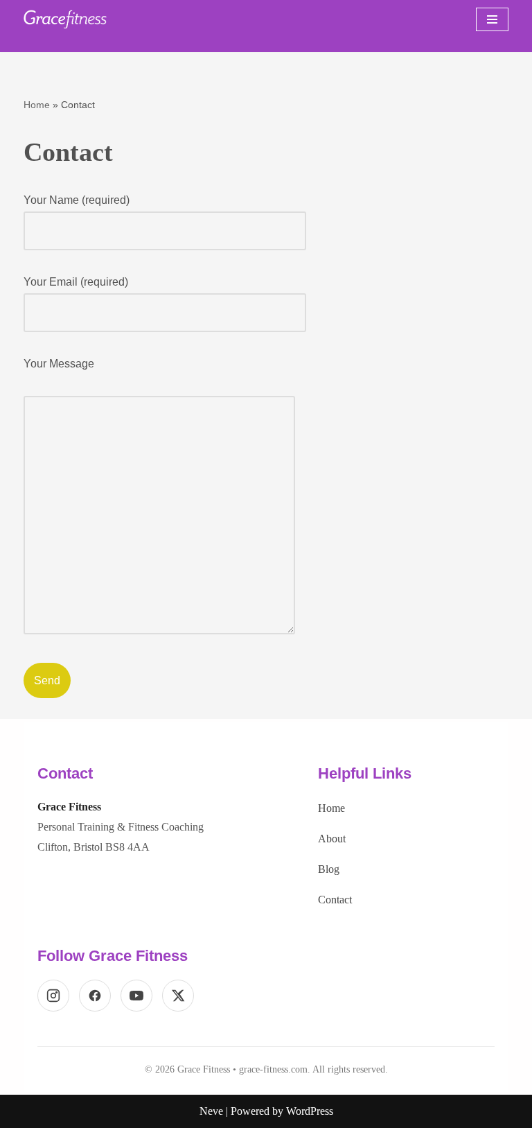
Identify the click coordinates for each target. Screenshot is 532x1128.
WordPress (309, 1111)
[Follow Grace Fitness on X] (178, 996)
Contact (335, 899)
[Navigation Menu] (492, 19)
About (332, 838)
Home (37, 104)
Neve (211, 1111)
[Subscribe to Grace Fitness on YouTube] (136, 996)
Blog (328, 869)
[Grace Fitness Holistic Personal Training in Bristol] (65, 19)
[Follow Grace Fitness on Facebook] (95, 996)
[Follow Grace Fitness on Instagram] (53, 996)
